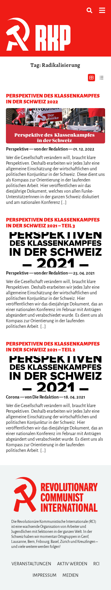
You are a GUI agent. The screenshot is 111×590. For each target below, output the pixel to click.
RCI (96, 563)
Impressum (45, 575)
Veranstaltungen (31, 563)
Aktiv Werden (72, 563)
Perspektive (17, 149)
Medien (70, 575)
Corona (13, 397)
